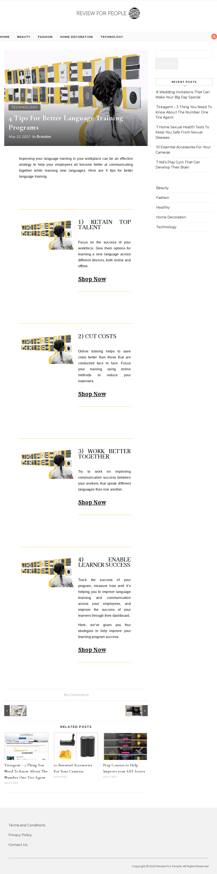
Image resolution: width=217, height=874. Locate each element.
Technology (111, 36)
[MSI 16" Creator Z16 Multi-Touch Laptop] (138, 710)
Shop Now (92, 279)
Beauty (23, 36)
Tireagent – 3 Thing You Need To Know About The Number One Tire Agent (26, 771)
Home (5, 36)
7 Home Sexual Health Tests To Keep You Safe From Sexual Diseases (182, 132)
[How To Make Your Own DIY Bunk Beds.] (13, 710)
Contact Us (17, 845)
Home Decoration (76, 36)
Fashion (45, 36)
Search (166, 63)
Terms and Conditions (26, 825)
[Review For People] (108, 14)
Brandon (44, 136)
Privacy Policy (20, 835)
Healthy (163, 207)
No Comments (76, 695)
